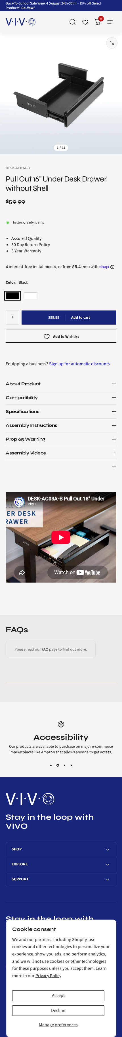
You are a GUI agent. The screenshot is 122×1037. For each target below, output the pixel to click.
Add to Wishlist (66, 337)
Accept (58, 995)
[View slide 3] (64, 765)
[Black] (12, 295)
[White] (30, 295)
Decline (58, 1010)
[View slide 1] (50, 765)
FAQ (45, 649)
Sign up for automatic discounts (79, 364)
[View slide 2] (57, 765)
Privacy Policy (48, 976)
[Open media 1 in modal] (111, 43)
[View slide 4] (71, 765)
